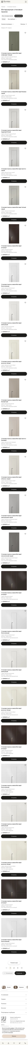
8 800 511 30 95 (14, 1019)
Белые (3, 19)
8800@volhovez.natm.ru (16, 1022)
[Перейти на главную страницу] (5, 2)
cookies (12, 1028)
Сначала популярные (6, 24)
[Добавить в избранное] (25, 33)
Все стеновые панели (7, 16)
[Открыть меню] (26, 2)
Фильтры (23, 24)
